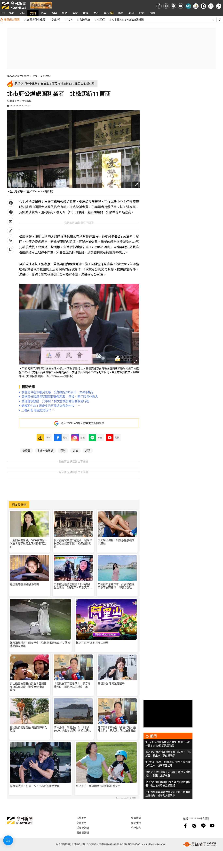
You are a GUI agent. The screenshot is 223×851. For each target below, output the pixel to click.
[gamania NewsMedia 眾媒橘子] (199, 844)
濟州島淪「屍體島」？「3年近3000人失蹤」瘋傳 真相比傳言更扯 (72, 729)
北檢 (75, 450)
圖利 (63, 450)
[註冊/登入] (218, 6)
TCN (69, 19)
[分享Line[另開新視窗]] (10, 212)
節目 (131, 13)
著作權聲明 (83, 832)
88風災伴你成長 (36, 19)
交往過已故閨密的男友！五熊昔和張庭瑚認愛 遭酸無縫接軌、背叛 (28, 686)
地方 (141, 13)
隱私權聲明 (83, 827)
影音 (120, 13)
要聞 (33, 13)
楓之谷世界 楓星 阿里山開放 (92, 642)
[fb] (159, 6)
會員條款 (136, 817)
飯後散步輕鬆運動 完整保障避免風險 (28, 729)
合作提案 (136, 827)
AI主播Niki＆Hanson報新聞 (128, 19)
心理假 (101, 19)
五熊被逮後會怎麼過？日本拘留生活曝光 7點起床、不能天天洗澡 (73, 586)
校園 (152, 13)
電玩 (106, 13)
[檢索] (211, 6)
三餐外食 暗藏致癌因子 (111, 683)
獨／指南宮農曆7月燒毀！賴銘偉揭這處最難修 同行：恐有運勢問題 (73, 543)
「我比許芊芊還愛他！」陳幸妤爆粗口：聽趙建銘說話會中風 (72, 685)
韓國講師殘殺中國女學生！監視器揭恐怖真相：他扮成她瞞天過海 (40, 644)
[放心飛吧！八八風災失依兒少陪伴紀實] (41, 5)
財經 (85, 13)
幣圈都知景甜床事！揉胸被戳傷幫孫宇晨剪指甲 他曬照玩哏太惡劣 (116, 586)
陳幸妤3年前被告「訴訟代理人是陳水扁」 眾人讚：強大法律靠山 (117, 729)
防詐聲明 (81, 817)
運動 (64, 13)
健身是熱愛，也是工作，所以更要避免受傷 (35, 786)
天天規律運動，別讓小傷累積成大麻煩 (116, 542)
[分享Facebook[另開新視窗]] (10, 203)
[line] (173, 6)
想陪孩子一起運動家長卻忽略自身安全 (98, 786)
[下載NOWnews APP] (203, 6)
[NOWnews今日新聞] (14, 5)
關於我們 (136, 822)
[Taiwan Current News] (188, 6)
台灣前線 (85, 19)
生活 (96, 13)
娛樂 (54, 13)
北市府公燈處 (45, 450)
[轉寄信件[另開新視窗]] (10, 221)
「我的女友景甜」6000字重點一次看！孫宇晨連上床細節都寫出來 (28, 543)
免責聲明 (81, 822)
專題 (43, 13)
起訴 (87, 450)
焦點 (11, 13)
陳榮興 (26, 450)
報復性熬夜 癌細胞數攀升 (24, 584)
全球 (75, 13)
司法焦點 (45, 75)
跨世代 (56, 19)
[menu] (3, 13)
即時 (22, 13)
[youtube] (180, 6)
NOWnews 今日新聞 (18, 75)
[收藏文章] (10, 249)
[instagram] (166, 6)
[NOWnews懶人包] (196, 6)
